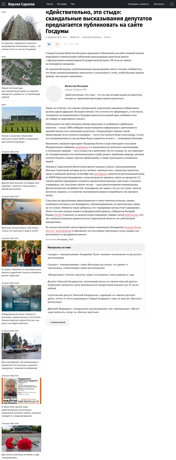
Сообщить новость (138, 4)
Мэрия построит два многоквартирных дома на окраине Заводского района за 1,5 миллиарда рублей (21, 92)
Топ (73, 4)
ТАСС (71, 239)
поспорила (100, 173)
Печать (107, 37)
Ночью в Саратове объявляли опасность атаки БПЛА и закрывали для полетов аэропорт (20, 138)
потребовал (82, 147)
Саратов (21, 4)
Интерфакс (62, 239)
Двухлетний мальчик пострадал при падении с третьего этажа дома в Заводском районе (20, 186)
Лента (49, 4)
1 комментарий (57, 322)
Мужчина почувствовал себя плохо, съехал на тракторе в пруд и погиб (20, 229)
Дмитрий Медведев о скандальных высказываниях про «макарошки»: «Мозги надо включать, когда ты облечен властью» (93, 310)
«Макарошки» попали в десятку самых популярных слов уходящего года (91, 274)
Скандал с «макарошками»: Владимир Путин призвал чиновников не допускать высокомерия (95, 256)
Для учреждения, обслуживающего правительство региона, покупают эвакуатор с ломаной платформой (20, 365)
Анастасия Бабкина (91, 37)
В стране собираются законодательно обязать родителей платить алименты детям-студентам (21, 272)
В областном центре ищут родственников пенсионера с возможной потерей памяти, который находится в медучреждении (21, 411)
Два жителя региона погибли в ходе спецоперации (20, 456)
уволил (58, 214)
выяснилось (131, 214)
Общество (75, 37)
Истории (62, 4)
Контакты (159, 4)
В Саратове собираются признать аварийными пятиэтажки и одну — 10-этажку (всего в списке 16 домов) (21, 46)
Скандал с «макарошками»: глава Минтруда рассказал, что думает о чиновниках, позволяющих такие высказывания (88, 266)
